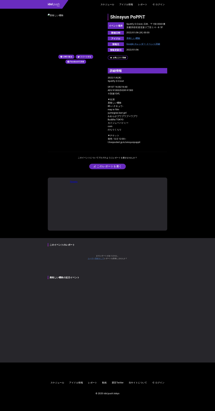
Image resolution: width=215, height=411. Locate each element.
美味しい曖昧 (133, 38)
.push (54, 4)
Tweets (74, 181)
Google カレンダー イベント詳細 (143, 44)
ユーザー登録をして (96, 258)
